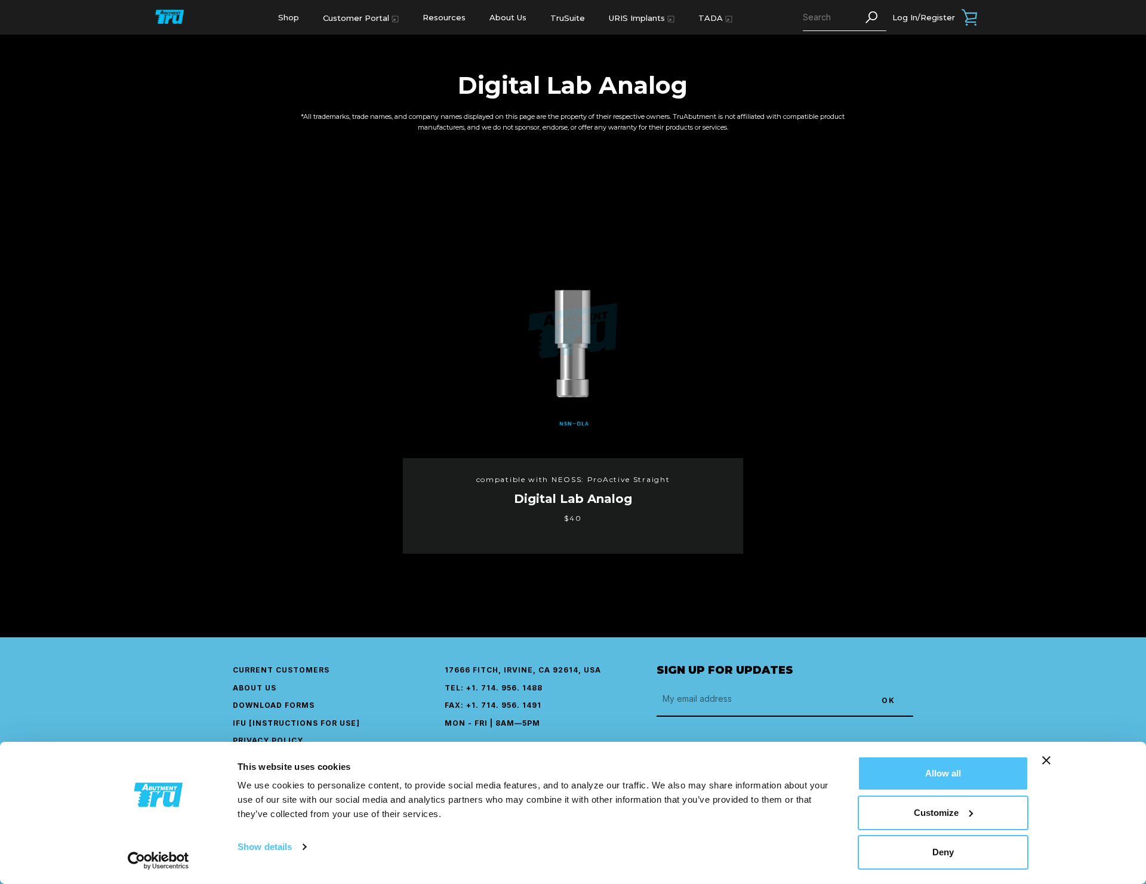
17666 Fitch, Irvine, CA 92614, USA (523, 669)
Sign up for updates (725, 670)
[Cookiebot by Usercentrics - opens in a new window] (158, 861)
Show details (265, 847)
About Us (507, 17)
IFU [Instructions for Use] (296, 723)
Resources (444, 17)
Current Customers (281, 669)
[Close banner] (1046, 760)
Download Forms (274, 705)
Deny (943, 852)
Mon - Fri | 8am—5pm (492, 723)
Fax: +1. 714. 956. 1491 (493, 705)
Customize (936, 813)
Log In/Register (923, 17)
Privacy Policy (268, 740)
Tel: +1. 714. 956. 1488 (494, 687)
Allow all (943, 773)
